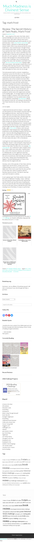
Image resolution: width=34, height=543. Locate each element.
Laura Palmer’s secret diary (21, 43)
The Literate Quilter (7, 445)
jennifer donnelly (17, 475)
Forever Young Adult (7, 424)
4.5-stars (18, 459)
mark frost (10, 270)
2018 (26, 462)
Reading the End (6, 440)
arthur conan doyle (9, 465)
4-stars (13, 460)
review (14, 270)
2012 (15, 462)
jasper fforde (10, 475)
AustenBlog (5, 409)
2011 (12, 462)
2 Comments (15, 271)
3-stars (29, 268)
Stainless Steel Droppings (8, 444)
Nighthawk (5, 435)
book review (5, 270)
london (27, 475)
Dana (9, 388)
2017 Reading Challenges (11, 268)
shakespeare (20, 481)
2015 (18, 462)
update (25, 483)
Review (19, 268)
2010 (9, 462)
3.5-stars (8, 459)
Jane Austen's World (7, 431)
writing (10, 484)
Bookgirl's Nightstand (7, 417)
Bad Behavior (3, 539)
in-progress (17, 473)
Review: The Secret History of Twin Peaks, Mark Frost (16, 30)
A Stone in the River (7, 404)
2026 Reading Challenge (11, 385)
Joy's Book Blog (6, 433)
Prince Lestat (13, 128)
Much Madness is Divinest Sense (17, 8)
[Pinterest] (9, 315)
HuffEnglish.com (6, 427)
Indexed (4, 429)
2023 (3, 465)
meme (4, 477)
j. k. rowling (23, 473)
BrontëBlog (5, 418)
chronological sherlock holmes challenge (19, 468)
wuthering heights (16, 484)
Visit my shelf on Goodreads (9, 368)
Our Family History (7, 436)
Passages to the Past (7, 438)
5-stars (24, 459)
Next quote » (5, 333)
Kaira (21, 535)
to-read (20, 483)
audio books (18, 465)
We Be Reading (6, 449)
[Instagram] (6, 315)
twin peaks (9, 271)
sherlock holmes (15, 483)
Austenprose (5, 411)
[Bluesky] (12, 315)
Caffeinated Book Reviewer (9, 420)
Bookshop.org (21, 286)
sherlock (9, 483)
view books (18, 394)
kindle (23, 475)
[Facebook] (4, 315)
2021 (29, 462)
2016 (21, 462)
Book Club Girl (6, 415)
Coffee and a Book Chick (8, 422)
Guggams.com (6, 426)
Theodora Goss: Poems (8, 447)
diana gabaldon (5, 471)
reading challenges (22, 477)
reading (15, 478)
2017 (26, 268)
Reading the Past (6, 442)
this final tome (22, 98)
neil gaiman (10, 478)
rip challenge (19, 270)
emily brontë (13, 471)
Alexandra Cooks (6, 408)
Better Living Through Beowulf (10, 413)
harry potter (19, 471)
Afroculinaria (5, 406)
